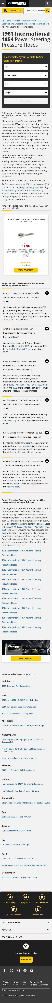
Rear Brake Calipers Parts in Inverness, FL (20, 758)
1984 (33, 384)
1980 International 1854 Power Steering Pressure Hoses (21, 562)
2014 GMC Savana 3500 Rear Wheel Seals (19, 707)
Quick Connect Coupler (22, 349)
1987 (16, 384)
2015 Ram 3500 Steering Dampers (16, 817)
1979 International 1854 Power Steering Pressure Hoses (21, 553)
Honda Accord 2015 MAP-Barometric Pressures (22, 784)
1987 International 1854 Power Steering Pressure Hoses (21, 620)
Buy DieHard (26, 658)
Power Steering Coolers (13, 190)
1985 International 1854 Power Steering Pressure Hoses (21, 600)
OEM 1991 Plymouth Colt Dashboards (18, 770)
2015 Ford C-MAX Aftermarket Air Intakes (20, 858)
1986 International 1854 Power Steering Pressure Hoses (21, 610)
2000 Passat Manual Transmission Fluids (20, 877)
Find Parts (26, 101)
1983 (39, 384)
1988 (11, 384)
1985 (27, 384)
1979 (15, 387)
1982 (44, 384)
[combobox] (37, 10)
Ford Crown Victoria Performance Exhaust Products (24, 865)
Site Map (24, 983)
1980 (5, 387)
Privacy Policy (6, 983)
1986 (22, 384)
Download (26, 959)
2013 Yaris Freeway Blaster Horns (16, 831)
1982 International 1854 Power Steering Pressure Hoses (21, 572)
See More (26, 256)
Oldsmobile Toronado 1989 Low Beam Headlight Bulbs (26, 803)
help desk (27, 446)
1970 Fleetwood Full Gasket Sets (16, 686)
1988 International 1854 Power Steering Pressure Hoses (21, 629)
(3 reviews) (26, 265)
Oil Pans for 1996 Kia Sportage (15, 845)
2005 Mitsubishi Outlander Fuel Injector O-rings (23, 725)
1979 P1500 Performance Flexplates (17, 713)
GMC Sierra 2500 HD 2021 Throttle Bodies (20, 700)
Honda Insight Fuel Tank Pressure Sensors (20, 791)
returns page (13, 486)
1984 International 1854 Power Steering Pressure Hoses (21, 591)
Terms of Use (15, 983)
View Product (26, 270)
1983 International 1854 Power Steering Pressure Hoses (21, 581)
